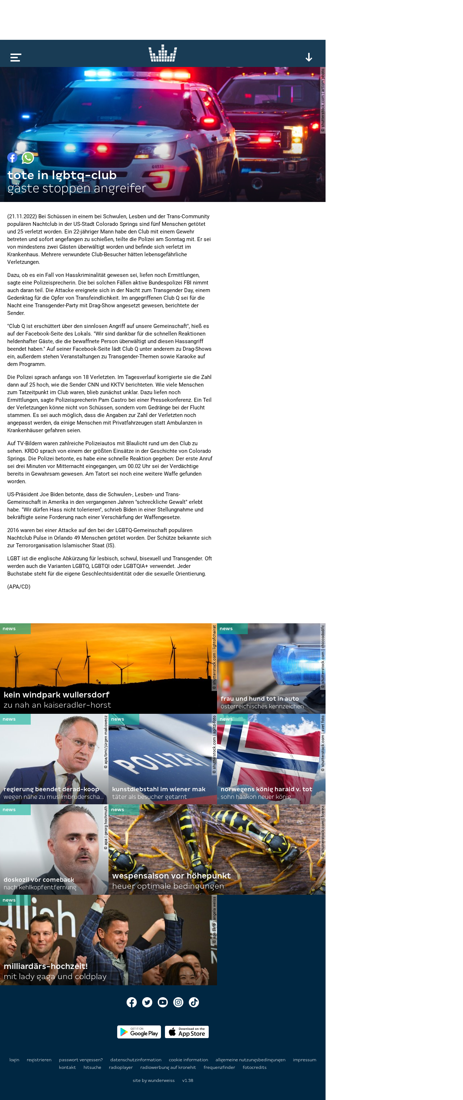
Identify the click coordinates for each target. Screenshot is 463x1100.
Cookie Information (189, 1059)
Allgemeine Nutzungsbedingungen (251, 1059)
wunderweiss (161, 1080)
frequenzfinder (220, 1067)
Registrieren (39, 1059)
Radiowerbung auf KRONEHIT (168, 1067)
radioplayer (121, 1067)
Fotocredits (255, 1067)
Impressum (304, 1059)
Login (14, 1059)
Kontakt (68, 1067)
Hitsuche (93, 1067)
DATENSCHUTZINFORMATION (136, 1059)
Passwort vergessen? (81, 1059)
